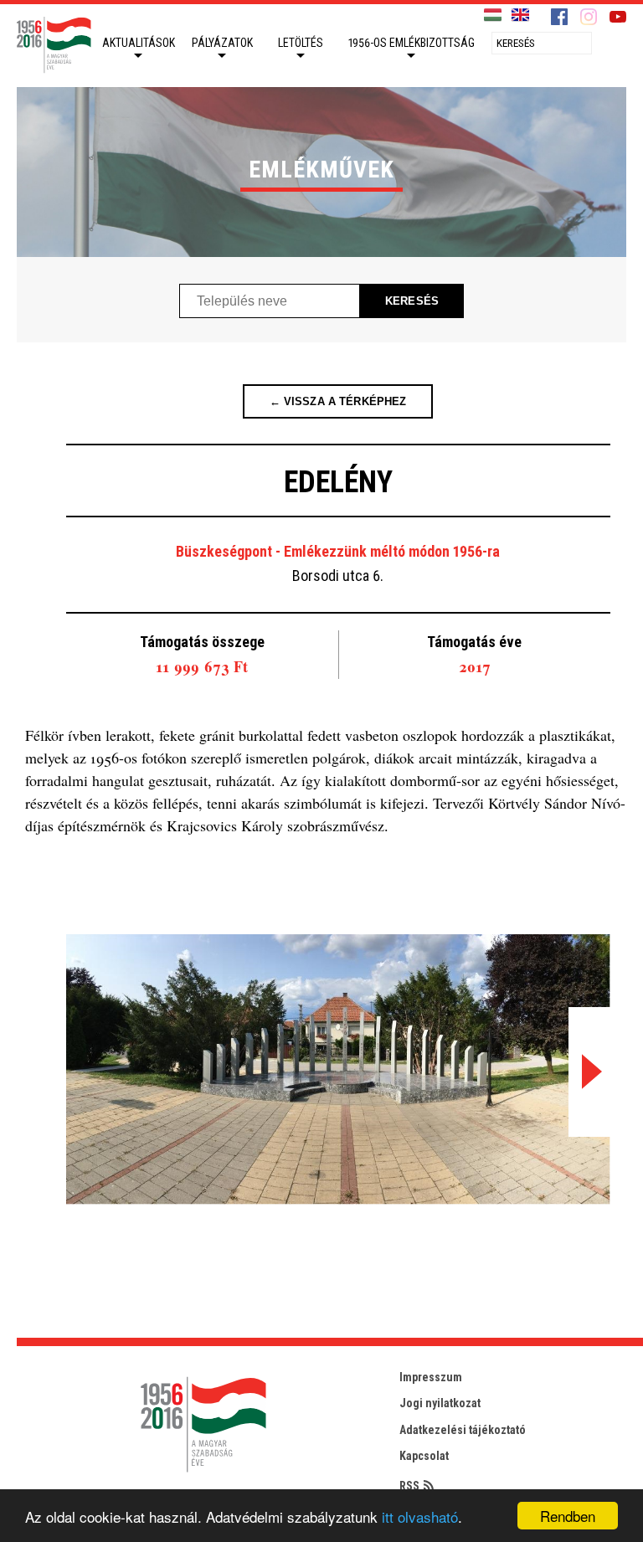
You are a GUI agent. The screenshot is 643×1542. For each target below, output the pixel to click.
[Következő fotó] (589, 1072)
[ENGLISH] (520, 15)
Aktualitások (138, 42)
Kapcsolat (424, 1455)
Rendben (567, 1515)
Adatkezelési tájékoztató (462, 1430)
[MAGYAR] (492, 15)
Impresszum (430, 1377)
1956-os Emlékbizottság (411, 42)
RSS (409, 1486)
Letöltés (300, 42)
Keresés (412, 301)
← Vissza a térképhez (338, 401)
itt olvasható (420, 1516)
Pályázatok (222, 42)
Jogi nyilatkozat (440, 1403)
